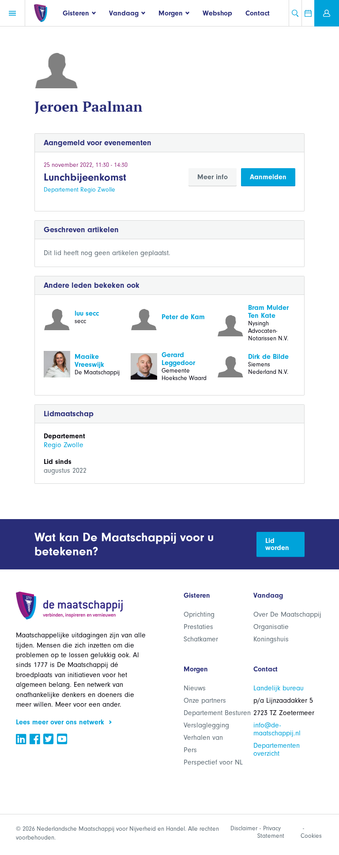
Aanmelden (268, 177)
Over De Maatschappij (287, 614)
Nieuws (195, 688)
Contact (257, 13)
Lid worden (277, 544)
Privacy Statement (270, 832)
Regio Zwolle (63, 445)
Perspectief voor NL (213, 762)
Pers (190, 750)
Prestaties (198, 627)
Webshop (217, 13)
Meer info (212, 177)
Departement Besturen (217, 713)
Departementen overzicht (276, 749)
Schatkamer (201, 639)
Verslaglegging (206, 725)
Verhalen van (203, 738)
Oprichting (199, 614)
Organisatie (271, 627)
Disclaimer (243, 828)
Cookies (311, 836)
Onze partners (205, 700)
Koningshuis (271, 639)
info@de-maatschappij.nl (277, 729)
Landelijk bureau (278, 688)
